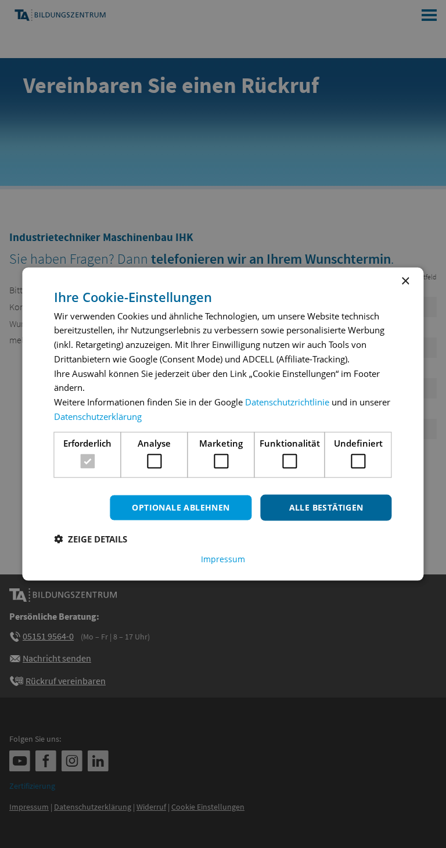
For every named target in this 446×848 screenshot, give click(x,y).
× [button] (405, 281)
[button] (90, 538)
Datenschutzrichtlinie (287, 402)
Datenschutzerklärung (98, 416)
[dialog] (222, 424)
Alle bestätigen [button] (326, 507)
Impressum (223, 559)
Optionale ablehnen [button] (180, 507)
